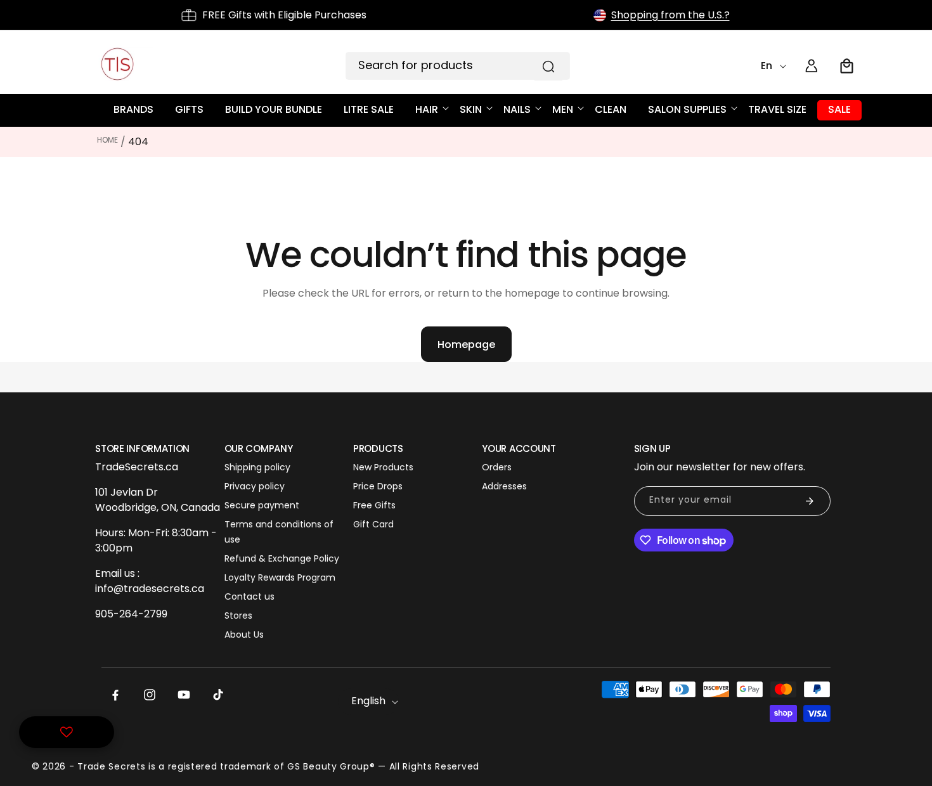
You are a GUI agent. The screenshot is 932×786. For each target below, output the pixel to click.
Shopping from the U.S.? (670, 15)
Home (107, 139)
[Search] (548, 67)
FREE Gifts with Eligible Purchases (284, 15)
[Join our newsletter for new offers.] (810, 501)
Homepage (466, 344)
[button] (847, 66)
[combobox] (458, 66)
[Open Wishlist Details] (66, 732)
